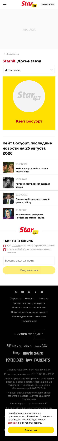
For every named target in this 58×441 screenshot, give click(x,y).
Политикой (14, 249)
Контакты (30, 298)
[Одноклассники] (35, 292)
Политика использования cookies (29, 312)
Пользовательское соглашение (29, 307)
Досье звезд (13, 54)
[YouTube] (42, 292)
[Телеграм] (22, 292)
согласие (16, 245)
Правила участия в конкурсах (29, 303)
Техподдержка (29, 321)
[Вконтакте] (29, 292)
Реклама (43, 298)
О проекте (15, 298)
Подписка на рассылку (18, 240)
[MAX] (16, 292)
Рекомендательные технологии (29, 316)
